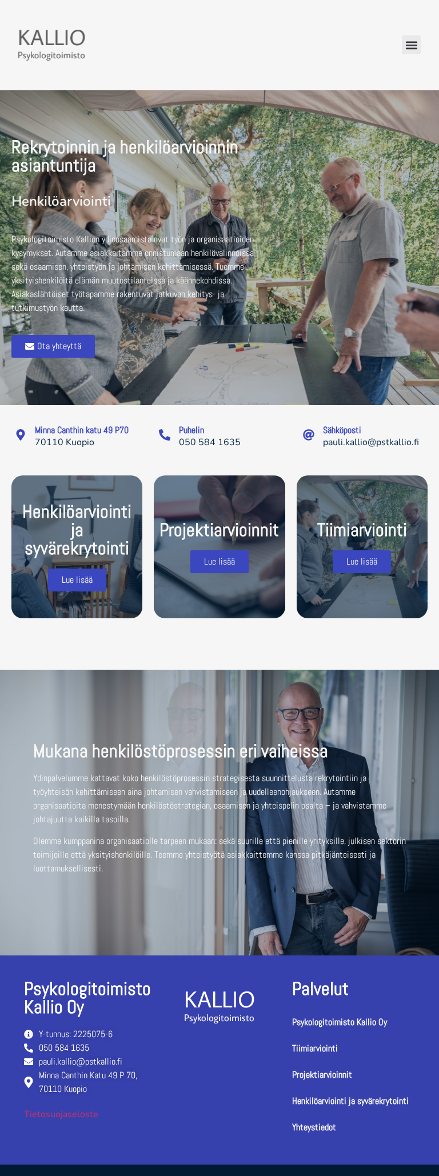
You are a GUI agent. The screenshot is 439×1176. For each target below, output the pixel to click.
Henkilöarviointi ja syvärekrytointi (350, 1101)
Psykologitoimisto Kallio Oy (339, 1022)
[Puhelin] (164, 435)
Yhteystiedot (314, 1127)
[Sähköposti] (308, 435)
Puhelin (191, 430)
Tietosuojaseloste (61, 1114)
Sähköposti (342, 430)
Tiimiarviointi (315, 1048)
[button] (411, 44)
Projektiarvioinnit (322, 1075)
